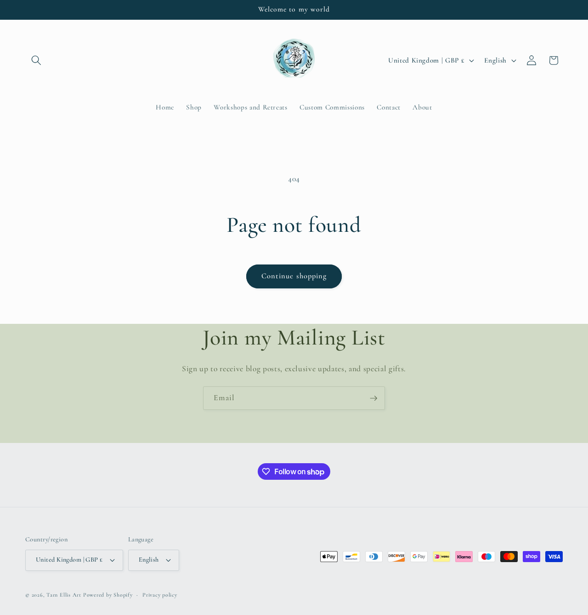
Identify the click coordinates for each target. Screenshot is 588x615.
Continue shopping (294, 276)
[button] (36, 60)
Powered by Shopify (108, 595)
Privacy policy (159, 595)
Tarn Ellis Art (63, 595)
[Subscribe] (373, 398)
